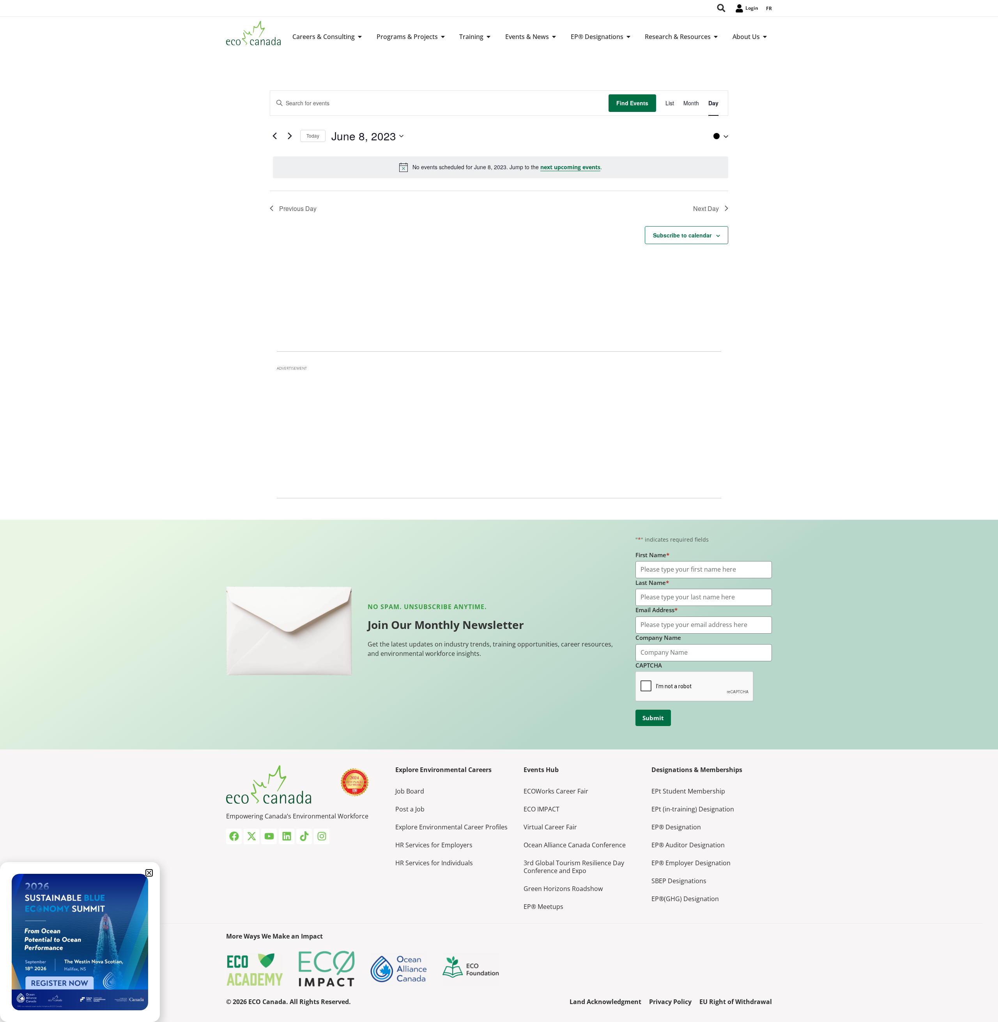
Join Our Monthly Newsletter (446, 624)
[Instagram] (321, 836)
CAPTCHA (648, 665)
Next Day (706, 208)
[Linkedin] (286, 836)
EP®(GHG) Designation (685, 898)
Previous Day (298, 208)
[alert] (500, 167)
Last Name (652, 582)
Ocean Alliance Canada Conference (575, 845)
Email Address (656, 610)
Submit (653, 718)
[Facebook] (234, 836)
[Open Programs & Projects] (443, 36)
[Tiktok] (304, 836)
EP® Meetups (543, 906)
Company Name (658, 637)
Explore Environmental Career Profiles (451, 827)
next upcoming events (570, 167)
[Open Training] (488, 36)
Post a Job (410, 809)
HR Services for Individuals (434, 863)
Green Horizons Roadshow (563, 888)
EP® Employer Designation (691, 863)
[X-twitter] (251, 836)
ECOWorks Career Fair (556, 791)
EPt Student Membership (688, 791)
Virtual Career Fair (550, 827)
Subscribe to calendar (682, 235)
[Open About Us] (765, 36)
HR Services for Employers (433, 845)
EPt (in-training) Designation (692, 809)
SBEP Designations (678, 881)
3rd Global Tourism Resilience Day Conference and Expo (574, 867)
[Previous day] (274, 136)
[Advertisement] (499, 429)
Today (312, 135)
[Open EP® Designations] (628, 36)
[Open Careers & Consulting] (360, 36)
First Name (652, 555)
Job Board (409, 791)
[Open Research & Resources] (716, 36)
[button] (719, 136)
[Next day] (289, 136)
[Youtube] (269, 836)
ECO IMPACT (541, 809)
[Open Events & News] (554, 36)
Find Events (632, 103)
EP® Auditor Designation (688, 845)
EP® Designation (676, 827)
